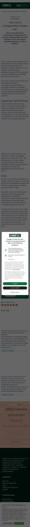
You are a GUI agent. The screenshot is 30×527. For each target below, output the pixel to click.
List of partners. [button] (16, 269)
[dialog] (15, 263)
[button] (15, 259)
